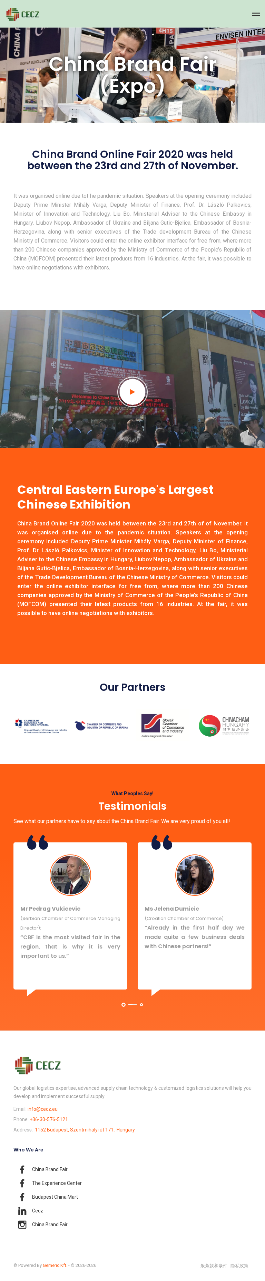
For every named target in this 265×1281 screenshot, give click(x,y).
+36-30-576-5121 (49, 1119)
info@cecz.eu (43, 1109)
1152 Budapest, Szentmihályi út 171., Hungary (85, 1130)
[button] (123, 1005)
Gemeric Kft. (55, 1265)
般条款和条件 (213, 1265)
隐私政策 (239, 1265)
